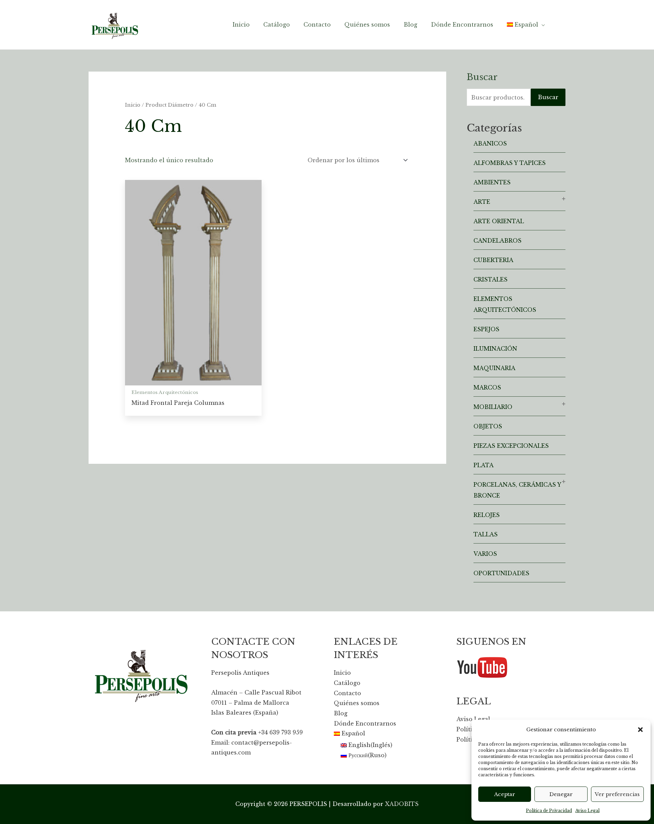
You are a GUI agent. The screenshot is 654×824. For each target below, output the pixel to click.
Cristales (490, 279)
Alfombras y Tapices (509, 162)
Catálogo (347, 683)
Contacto (347, 693)
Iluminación (495, 348)
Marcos (487, 387)
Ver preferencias (617, 794)
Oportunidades (501, 573)
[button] (640, 729)
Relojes (486, 515)
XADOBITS (402, 803)
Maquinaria (494, 368)
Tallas (485, 534)
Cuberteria (493, 260)
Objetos (487, 426)
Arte (481, 201)
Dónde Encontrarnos (365, 723)
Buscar (548, 97)
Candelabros (497, 240)
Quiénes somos (356, 703)
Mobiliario (492, 406)
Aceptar (504, 794)
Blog (340, 713)
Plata (483, 465)
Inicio (132, 105)
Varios (485, 553)
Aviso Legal (587, 810)
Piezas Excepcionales (511, 445)
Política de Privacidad (549, 810)
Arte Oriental (498, 221)
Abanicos (490, 143)
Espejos (486, 329)
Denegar (561, 794)
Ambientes (492, 182)
